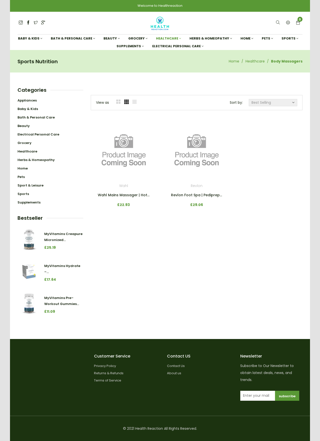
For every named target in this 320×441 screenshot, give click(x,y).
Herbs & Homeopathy (36, 160)
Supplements (29, 202)
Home (234, 61)
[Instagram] (36, 23)
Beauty (24, 126)
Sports (23, 194)
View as (102, 102)
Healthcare (255, 61)
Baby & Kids (28, 108)
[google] (43, 23)
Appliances (27, 100)
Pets (21, 176)
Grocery (25, 142)
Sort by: (236, 102)
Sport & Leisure (31, 185)
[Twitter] (21, 23)
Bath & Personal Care (36, 117)
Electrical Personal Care (38, 134)
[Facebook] (28, 23)
